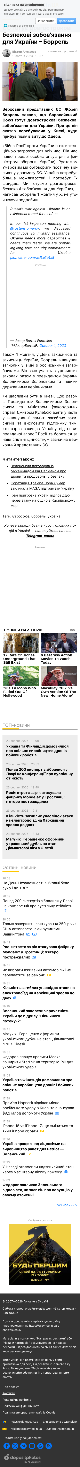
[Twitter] (15, 1446)
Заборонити (45, 21)
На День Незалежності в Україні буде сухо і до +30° (35, 883)
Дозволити (66, 21)
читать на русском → (63, 51)
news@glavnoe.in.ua (24, 1421)
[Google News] (40, 1446)
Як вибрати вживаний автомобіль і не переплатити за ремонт (36, 970)
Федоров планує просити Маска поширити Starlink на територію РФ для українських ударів (37, 1059)
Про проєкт (10, 1386)
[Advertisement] (40, 301)
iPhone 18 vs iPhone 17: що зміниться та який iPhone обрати (37, 1126)
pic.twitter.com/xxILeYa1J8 (32, 257)
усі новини (65, 1205)
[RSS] (49, 1446)
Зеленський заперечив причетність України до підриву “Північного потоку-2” (36, 1013)
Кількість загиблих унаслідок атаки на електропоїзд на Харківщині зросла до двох (38, 990)
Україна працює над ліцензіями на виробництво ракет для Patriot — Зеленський (33, 1146)
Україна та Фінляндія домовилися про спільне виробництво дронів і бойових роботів (37, 1083)
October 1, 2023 (52, 345)
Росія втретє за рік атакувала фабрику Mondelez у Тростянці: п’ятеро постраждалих (38, 950)
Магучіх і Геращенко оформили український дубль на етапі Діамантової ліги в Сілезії (38, 1036)
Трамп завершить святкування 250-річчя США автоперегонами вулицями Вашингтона (39, 927)
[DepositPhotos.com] (22, 1459)
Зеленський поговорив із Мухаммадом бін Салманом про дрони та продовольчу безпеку (38, 471)
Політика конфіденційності (20, 1406)
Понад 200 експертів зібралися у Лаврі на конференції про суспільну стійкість (37, 901)
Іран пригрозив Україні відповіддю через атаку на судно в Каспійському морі (43, 500)
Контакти (8, 1393)
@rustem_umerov (24, 228)
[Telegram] (23, 1446)
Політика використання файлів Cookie (28, 1412)
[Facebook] (6, 1446)
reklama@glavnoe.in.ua (26, 1428)
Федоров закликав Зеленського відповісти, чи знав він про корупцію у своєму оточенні (37, 1187)
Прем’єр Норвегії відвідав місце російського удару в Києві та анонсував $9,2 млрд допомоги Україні (38, 1106)
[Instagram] (32, 1446)
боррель (38, 516)
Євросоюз (20, 516)
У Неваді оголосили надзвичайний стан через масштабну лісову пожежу (37, 1167)
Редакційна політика (16, 1399)
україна (54, 516)
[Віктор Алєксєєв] (6, 56)
